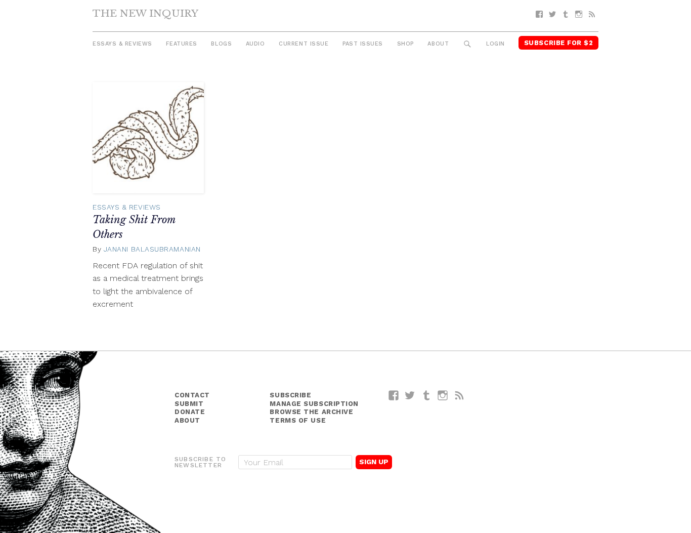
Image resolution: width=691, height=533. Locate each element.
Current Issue (303, 43)
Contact (192, 395)
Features (181, 43)
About (438, 43)
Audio (255, 43)
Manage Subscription (314, 403)
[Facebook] (539, 14)
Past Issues (362, 43)
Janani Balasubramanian (152, 249)
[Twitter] (552, 14)
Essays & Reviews (122, 43)
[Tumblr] (565, 14)
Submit (189, 403)
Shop (405, 43)
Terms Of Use (298, 420)
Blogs (221, 43)
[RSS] (591, 14)
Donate (190, 412)
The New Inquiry (145, 13)
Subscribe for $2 (558, 43)
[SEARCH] (467, 44)
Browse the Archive (311, 412)
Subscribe (290, 395)
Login (495, 43)
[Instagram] (578, 14)
